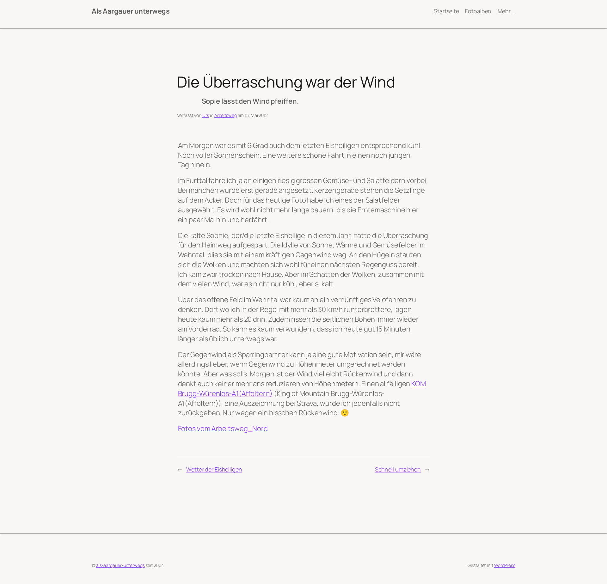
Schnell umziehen (398, 469)
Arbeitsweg (225, 115)
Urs (205, 115)
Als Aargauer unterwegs (130, 11)
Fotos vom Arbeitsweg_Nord (223, 428)
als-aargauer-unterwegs (120, 565)
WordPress (504, 565)
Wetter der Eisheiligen (214, 469)
